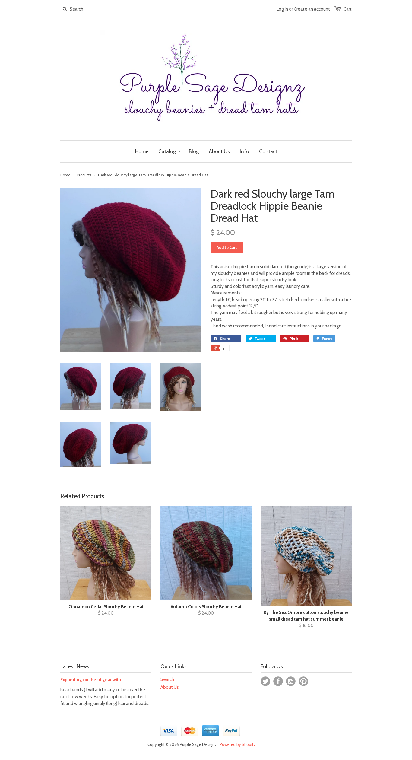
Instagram (291, 681)
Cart (348, 9)
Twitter (265, 681)
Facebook (278, 681)
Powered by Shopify (237, 744)
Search (167, 679)
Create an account (312, 9)
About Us (169, 687)
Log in (282, 9)
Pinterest (303, 681)
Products (84, 175)
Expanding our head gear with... (92, 679)
